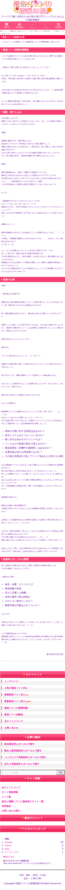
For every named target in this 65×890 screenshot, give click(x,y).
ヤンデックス (12, 852)
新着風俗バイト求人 (16, 694)
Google (8, 842)
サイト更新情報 (10, 792)
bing (7, 848)
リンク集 (6, 796)
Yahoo (8, 845)
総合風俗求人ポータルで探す (19, 744)
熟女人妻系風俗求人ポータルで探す (23, 750)
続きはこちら (8, 857)
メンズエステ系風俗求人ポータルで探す (25, 757)
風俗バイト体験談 (13, 714)
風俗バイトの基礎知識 (16, 708)
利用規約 (6, 806)
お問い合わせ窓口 (11, 810)
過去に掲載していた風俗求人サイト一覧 (23, 801)
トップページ (11, 681)
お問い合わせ (11, 728)
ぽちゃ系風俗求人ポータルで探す (21, 764)
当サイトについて (13, 721)
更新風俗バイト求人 (17, 701)
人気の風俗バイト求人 (16, 688)
